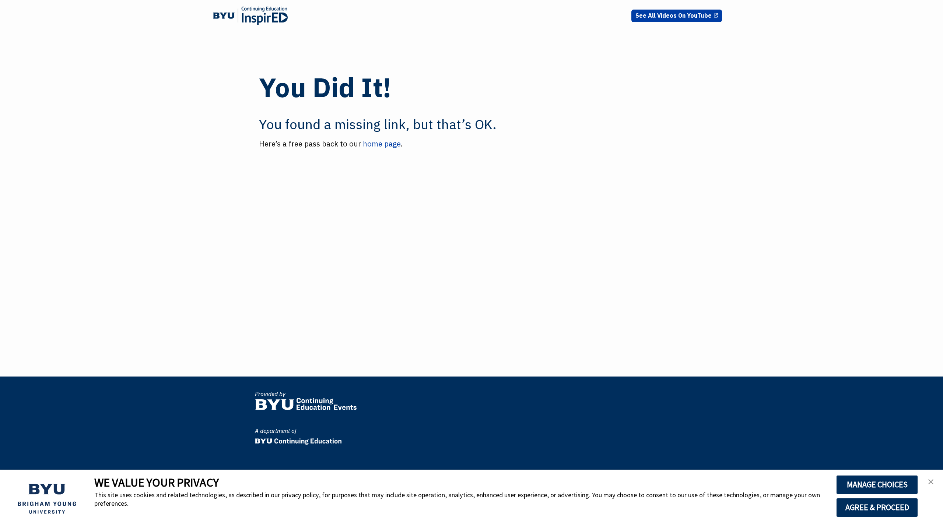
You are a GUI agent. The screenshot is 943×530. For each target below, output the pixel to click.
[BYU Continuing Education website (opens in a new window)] (298, 439)
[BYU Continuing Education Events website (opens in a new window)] (306, 402)
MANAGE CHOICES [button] (877, 484)
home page (382, 144)
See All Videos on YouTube (673, 15)
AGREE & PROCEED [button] (877, 507)
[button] (930, 484)
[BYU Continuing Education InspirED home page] (250, 16)
